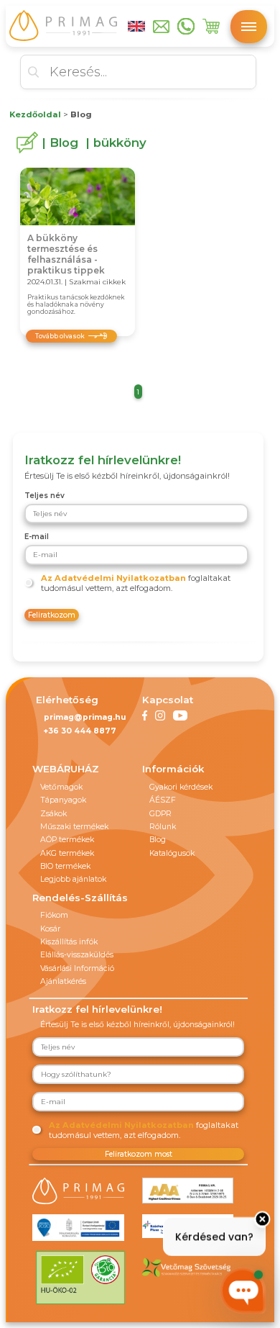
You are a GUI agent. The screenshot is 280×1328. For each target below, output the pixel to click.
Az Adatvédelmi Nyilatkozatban (113, 578)
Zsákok (53, 813)
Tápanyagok (63, 800)
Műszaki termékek (74, 826)
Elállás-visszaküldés (76, 954)
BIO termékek (65, 866)
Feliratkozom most (138, 1154)
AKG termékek (67, 853)
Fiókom (54, 915)
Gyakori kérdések (181, 787)
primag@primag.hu (85, 717)
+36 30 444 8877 (80, 731)
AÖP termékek (67, 839)
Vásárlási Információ (77, 968)
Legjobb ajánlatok (73, 879)
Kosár (50, 929)
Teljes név (44, 495)
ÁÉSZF (162, 800)
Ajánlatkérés (63, 981)
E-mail (36, 536)
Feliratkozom (51, 615)
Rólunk (162, 826)
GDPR (160, 813)
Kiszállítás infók (69, 942)
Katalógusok (172, 853)
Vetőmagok (61, 787)
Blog (157, 839)
